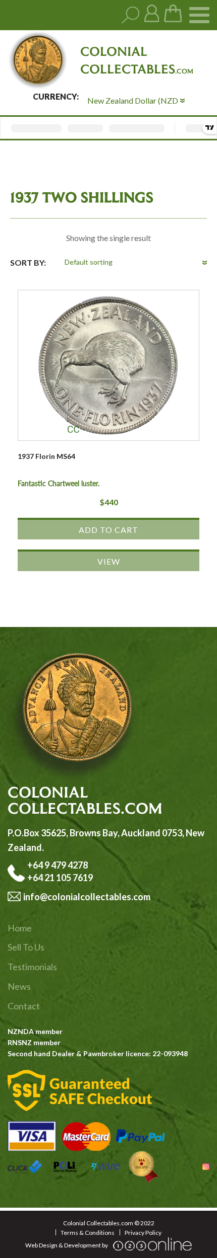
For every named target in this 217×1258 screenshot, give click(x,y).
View (108, 561)
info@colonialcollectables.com (86, 897)
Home (20, 927)
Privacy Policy (143, 1232)
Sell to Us (26, 947)
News (19, 986)
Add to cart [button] (108, 529)
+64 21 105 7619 (60, 878)
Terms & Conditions (88, 1232)
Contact (24, 1005)
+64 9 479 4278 (58, 865)
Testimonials (32, 966)
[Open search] (130, 15)
